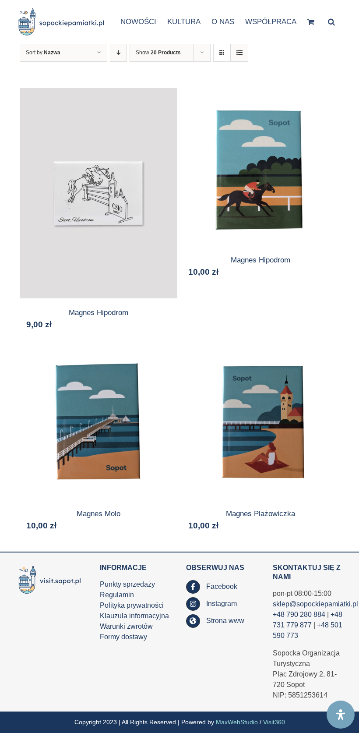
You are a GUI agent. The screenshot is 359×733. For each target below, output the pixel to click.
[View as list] (239, 52)
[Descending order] (118, 53)
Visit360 (274, 722)
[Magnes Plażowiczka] (260, 420)
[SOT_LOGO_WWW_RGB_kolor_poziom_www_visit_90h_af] (49, 566)
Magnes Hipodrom (98, 312)
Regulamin (117, 594)
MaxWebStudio (237, 722)
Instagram (221, 603)
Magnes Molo (98, 514)
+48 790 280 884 (299, 614)
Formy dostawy (123, 637)
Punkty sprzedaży (127, 584)
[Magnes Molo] (98, 420)
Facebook (221, 586)
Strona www (225, 620)
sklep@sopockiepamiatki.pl (315, 604)
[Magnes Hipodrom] (98, 193)
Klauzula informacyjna (134, 616)
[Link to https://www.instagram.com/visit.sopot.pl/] (193, 604)
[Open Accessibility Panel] (341, 715)
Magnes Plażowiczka (260, 514)
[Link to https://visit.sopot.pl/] (193, 621)
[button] (331, 21)
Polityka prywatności (132, 605)
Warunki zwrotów (126, 626)
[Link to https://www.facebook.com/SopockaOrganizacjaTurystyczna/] (193, 587)
